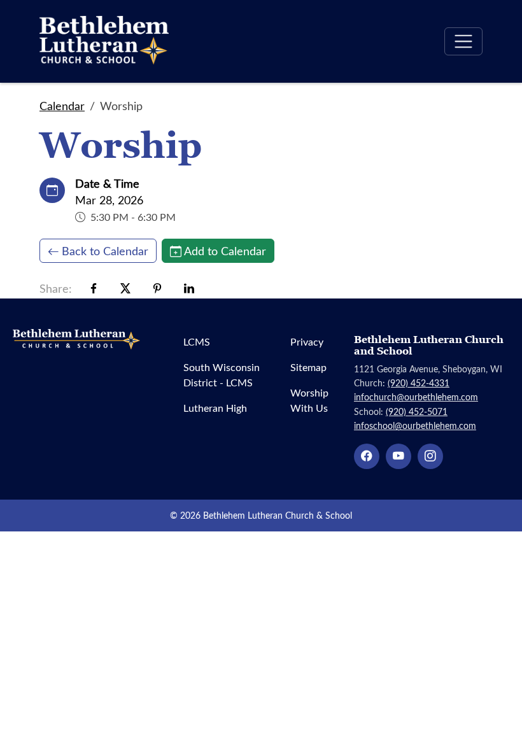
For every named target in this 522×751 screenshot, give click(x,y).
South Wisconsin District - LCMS (221, 374)
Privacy (306, 341)
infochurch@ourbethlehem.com (416, 397)
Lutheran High (215, 407)
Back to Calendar (105, 250)
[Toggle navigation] (463, 41)
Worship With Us (309, 400)
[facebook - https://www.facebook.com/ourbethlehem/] (366, 456)
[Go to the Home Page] (104, 41)
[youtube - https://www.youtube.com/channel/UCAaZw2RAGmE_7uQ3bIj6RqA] (398, 456)
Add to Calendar (225, 250)
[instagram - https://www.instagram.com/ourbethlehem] (430, 456)
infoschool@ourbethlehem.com (415, 425)
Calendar (62, 105)
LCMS (196, 341)
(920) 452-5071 (417, 411)
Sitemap (308, 367)
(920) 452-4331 (418, 383)
